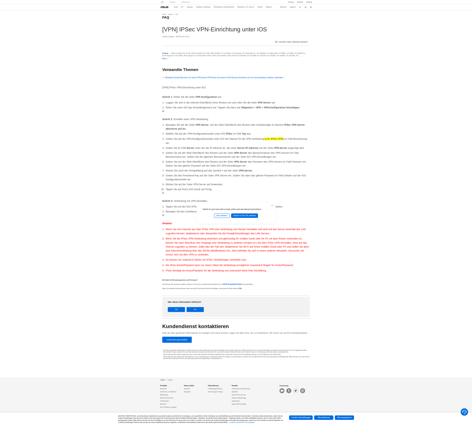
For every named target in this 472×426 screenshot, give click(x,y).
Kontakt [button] (234, 385)
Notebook (163, 388)
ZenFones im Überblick (168, 392)
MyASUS (235, 392)
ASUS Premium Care (239, 395)
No (195, 309)
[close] (272, 205)
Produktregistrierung (215, 388)
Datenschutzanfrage (239, 398)
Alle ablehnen (324, 417)
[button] (291, 2)
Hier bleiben (221, 215)
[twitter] (295, 390)
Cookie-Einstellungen (300, 417)
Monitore (163, 404)
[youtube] (282, 390)
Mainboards (164, 395)
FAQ (176, 14)
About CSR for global (239, 404)
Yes (176, 309)
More (164, 59)
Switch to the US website (244, 215)
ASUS (164, 14)
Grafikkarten (164, 401)
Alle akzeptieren (344, 417)
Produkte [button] (163, 385)
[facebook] (288, 390)
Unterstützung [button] (213, 385)
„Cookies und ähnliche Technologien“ (242, 422)
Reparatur (187, 392)
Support (170, 14)
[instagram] (302, 390)
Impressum (236, 401)
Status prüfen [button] (189, 385)
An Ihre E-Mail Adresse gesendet (293, 42)
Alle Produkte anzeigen (168, 407)
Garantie (187, 388)
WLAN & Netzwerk (166, 398)
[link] (164, 7)
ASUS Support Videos (215, 392)
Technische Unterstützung (241, 388)
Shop (176, 7)
